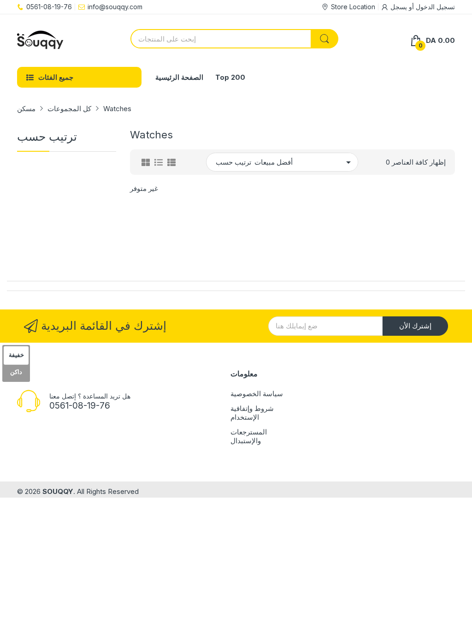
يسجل (398, 7)
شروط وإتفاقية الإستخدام (252, 413)
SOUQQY (57, 491)
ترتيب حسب (233, 162)
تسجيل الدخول (434, 7)
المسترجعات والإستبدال (248, 437)
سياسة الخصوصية (256, 393)
